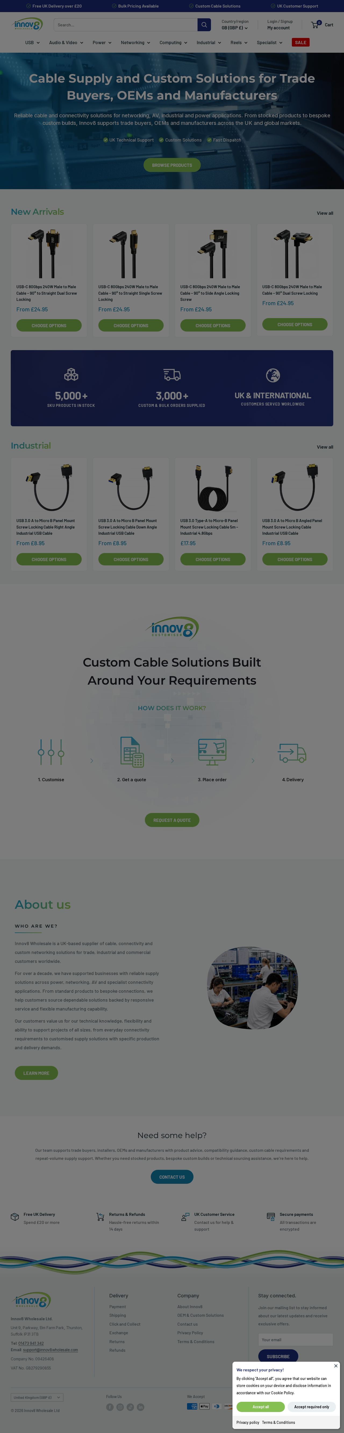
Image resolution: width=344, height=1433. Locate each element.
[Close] (336, 1366)
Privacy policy (247, 1422)
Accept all (261, 1406)
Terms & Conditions (278, 1422)
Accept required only (311, 1406)
